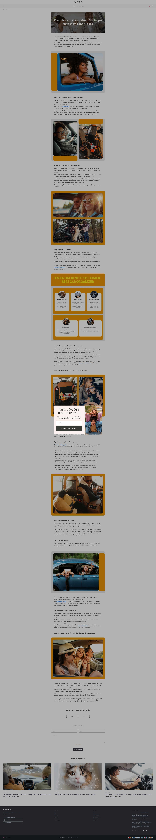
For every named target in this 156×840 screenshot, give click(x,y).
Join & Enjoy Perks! (69, 428)
